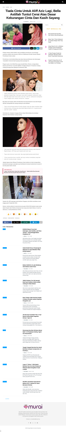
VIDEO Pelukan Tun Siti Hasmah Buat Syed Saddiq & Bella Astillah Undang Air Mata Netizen (31, 282)
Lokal (11, 7)
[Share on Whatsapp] (34, 48)
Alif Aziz (5, 218)
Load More (7, 398)
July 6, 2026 (30, 268)
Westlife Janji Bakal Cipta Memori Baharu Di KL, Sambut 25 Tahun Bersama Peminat (31, 383)
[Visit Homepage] (32, 2)
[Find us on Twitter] (32, 423)
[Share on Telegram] (37, 48)
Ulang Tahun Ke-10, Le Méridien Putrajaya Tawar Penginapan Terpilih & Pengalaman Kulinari (55, 48)
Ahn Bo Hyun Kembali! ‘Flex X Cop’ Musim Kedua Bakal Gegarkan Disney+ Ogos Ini (32, 316)
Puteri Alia (26, 21)
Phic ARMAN (26, 268)
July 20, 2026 (31, 285)
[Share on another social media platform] (41, 48)
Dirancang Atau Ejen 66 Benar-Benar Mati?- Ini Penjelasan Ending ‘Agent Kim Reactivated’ (32, 332)
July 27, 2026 (29, 335)
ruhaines (17, 218)
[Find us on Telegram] (30, 423)
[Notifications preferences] (0, 431)
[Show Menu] (3, 2)
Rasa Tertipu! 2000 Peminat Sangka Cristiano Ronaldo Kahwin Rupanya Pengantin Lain (32, 299)
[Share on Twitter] (31, 48)
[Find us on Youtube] (37, 423)
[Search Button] (62, 2)
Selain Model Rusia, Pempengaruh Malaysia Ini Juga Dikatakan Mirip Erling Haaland (32, 249)
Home (4, 7)
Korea (4, 330)
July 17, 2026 (29, 236)
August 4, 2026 (31, 371)
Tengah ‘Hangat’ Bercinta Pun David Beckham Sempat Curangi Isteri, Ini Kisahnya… (32, 349)
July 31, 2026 (29, 352)
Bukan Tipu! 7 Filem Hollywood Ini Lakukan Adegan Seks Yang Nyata (55, 41)
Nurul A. (25, 236)
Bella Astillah (11, 218)
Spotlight (7, 7)
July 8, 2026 (29, 253)
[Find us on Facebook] (28, 423)
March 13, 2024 (32, 21)
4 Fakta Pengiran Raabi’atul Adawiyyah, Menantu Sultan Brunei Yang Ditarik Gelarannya (55, 55)
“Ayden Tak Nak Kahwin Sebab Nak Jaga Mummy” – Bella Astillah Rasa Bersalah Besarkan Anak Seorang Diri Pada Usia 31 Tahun (21, 172)
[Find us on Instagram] (35, 423)
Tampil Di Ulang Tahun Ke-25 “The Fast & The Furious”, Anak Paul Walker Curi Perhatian (55, 62)
